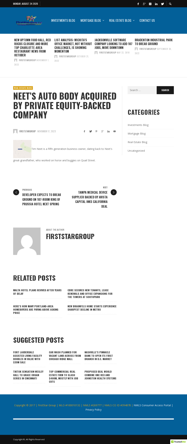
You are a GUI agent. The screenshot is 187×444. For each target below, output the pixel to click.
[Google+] (144, 3)
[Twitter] (162, 3)
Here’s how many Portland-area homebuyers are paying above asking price (35, 309)
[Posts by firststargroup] (15, 60)
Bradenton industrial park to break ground (154, 42)
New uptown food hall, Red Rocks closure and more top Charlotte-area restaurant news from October (32, 47)
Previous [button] (10, 56)
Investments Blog (138, 125)
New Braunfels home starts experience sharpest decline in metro (92, 307)
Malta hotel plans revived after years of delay (37, 291)
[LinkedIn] (156, 3)
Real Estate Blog (23, 88)
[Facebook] (138, 3)
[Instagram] (150, 3)
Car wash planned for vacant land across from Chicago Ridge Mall (65, 355)
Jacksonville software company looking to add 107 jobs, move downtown (113, 44)
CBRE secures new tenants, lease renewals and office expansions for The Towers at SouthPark (90, 293)
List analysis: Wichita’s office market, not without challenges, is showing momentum (73, 45)
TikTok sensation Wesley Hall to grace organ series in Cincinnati (28, 375)
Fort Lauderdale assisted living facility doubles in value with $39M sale (27, 357)
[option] (33, 55)
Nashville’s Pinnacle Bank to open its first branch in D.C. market (99, 355)
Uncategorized (136, 150)
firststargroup (27, 60)
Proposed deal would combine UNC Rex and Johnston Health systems (100, 375)
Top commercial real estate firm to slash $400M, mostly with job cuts (63, 376)
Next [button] (176, 56)
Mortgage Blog (137, 133)
